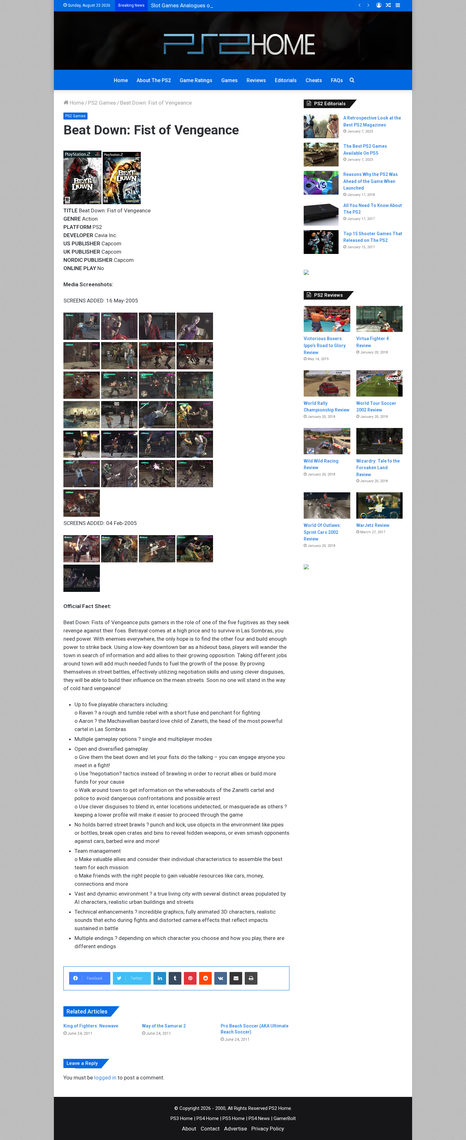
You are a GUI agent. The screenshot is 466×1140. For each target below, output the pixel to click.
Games (229, 80)
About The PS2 (154, 80)
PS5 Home (234, 1118)
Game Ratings (196, 80)
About (189, 1128)
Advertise (235, 1128)
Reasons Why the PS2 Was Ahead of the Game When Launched (370, 181)
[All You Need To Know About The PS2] (321, 214)
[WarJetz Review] (379, 505)
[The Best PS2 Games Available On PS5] (321, 154)
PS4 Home (208, 1118)
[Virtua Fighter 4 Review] (379, 319)
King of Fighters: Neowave (90, 1025)
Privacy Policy (267, 1128)
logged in (105, 1077)
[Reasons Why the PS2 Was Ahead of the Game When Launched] (321, 183)
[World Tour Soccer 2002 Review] (379, 383)
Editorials (286, 80)
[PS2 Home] (233, 40)
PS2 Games (102, 103)
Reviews (256, 80)
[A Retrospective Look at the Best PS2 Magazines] (321, 126)
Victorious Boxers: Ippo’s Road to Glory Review (325, 345)
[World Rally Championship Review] (327, 383)
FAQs (337, 80)
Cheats (314, 80)
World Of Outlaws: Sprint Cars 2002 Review (322, 532)
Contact (210, 1128)
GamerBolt (285, 1118)
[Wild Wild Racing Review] (327, 441)
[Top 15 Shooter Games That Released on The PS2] (321, 242)
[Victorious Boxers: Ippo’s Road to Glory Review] (327, 319)
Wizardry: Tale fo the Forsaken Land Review (378, 467)
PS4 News (259, 1118)
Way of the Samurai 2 (164, 1025)
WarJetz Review (372, 525)
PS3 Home (182, 1118)
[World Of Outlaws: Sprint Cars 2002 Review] (327, 505)
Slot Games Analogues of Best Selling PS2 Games (210, 5)
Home (121, 80)
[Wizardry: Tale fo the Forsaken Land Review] (379, 441)
